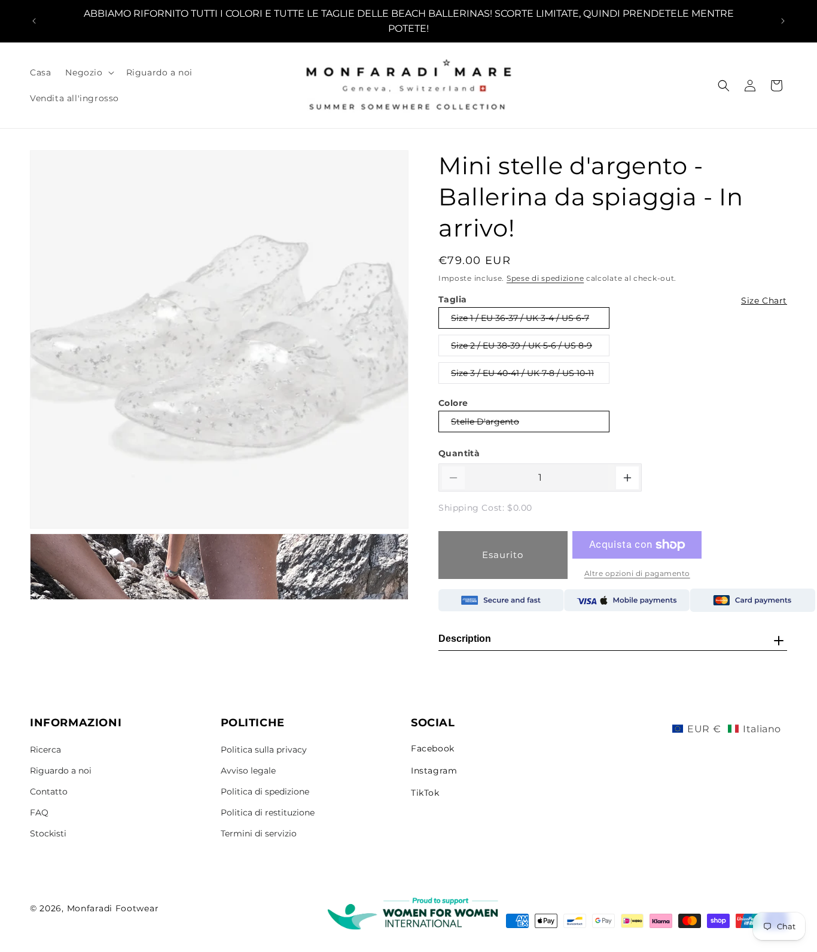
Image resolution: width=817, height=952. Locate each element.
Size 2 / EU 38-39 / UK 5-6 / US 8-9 (521, 347)
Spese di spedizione (545, 278)
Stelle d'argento (484, 424)
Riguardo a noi (61, 770)
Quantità (459, 453)
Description (464, 638)
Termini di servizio (259, 833)
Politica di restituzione (268, 812)
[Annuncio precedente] (34, 21)
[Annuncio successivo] (783, 21)
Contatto (49, 791)
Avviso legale (248, 770)
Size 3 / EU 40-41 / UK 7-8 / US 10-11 (522, 375)
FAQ (39, 812)
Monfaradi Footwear (113, 908)
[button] (88, 72)
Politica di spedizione (265, 791)
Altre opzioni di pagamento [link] (637, 573)
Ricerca (45, 749)
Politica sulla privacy (264, 749)
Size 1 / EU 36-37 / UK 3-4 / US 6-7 (519, 320)
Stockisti (48, 833)
